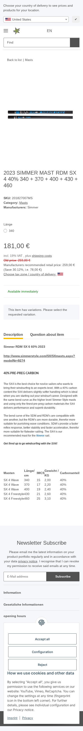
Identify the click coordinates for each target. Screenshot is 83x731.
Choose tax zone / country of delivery (30, 274)
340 (11, 230)
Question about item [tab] (47, 334)
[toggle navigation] (6, 29)
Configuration (42, 652)
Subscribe (63, 576)
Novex (40, 435)
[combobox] (36, 19)
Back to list (14, 60)
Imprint (12, 718)
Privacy (27, 718)
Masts (23, 202)
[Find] (74, 42)
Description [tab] (13, 334)
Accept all (42, 639)
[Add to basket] (7, 73)
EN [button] (49, 31)
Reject (42, 665)
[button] (62, 30)
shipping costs (42, 255)
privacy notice (27, 561)
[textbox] (36, 19)
